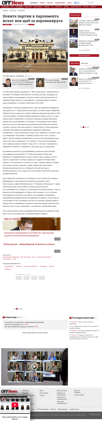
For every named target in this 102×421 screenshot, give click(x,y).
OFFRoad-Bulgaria (43, 409)
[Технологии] (77, 3)
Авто (69, 3)
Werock (53, 409)
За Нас (42, 395)
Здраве (66, 6)
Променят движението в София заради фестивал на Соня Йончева (88, 44)
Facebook (27, 266)
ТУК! (36, 327)
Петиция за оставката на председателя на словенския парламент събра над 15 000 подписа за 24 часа (83, 337)
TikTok (33, 266)
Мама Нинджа (62, 409)
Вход (41, 391)
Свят (12, 6)
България (5, 6)
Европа (93, 6)
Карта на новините (77, 391)
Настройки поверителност (62, 402)
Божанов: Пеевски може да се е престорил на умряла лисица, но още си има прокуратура (88, 72)
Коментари (11, 317)
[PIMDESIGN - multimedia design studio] (94, 415)
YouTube (18, 266)
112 (52, 6)
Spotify (51, 266)
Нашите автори (76, 6)
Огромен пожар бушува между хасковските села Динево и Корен (88, 23)
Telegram (7, 269)
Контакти (25, 391)
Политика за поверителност (62, 398)
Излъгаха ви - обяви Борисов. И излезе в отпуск (29, 244)
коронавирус (7, 259)
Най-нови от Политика (14, 76)
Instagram (43, 266)
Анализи (58, 6)
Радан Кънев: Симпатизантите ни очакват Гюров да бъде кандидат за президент (88, 34)
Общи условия (62, 391)
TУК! (26, 324)
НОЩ (33, 257)
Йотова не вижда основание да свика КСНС (55, 81)
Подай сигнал (74, 409)
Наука (50, 3)
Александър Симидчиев (11, 257)
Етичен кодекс (79, 395)
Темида (46, 6)
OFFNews (7, 24)
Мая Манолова (25, 257)
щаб (14, 259)
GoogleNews (8, 266)
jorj (72, 326)
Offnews (34, 3)
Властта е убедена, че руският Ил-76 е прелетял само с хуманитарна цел (22, 82)
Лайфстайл (60, 3)
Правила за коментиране (61, 394)
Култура (86, 6)
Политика (19, 6)
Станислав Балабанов (43, 257)
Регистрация (44, 393)
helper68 (74, 322)
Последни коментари (83, 317)
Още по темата (12, 218)
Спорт (42, 3)
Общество (28, 6)
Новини (5, 10)
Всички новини (84, 55)
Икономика (38, 6)
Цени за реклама (28, 395)
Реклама (25, 393)
